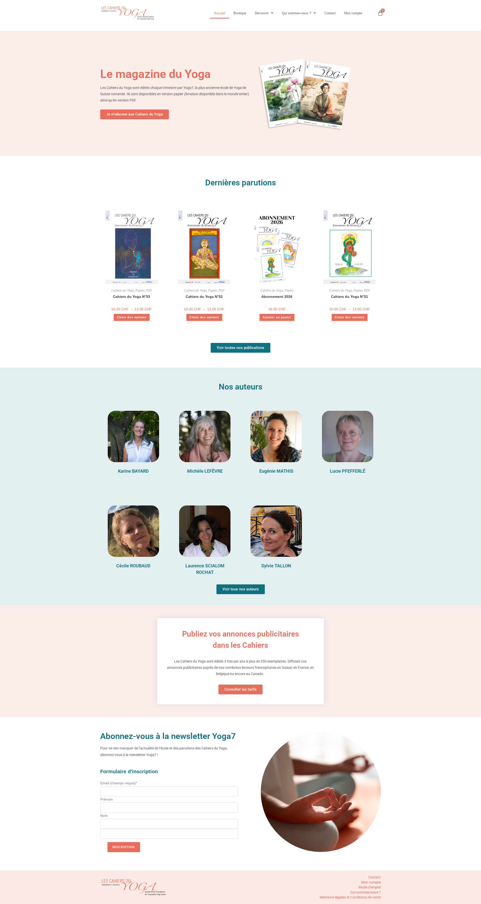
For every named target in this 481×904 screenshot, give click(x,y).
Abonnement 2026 (276, 297)
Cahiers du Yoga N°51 (349, 297)
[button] (264, 13)
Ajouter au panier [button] (277, 317)
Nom (104, 816)
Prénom (106, 799)
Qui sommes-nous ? (296, 13)
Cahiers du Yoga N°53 (131, 297)
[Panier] (380, 13)
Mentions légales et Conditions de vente (350, 897)
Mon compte (353, 13)
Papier (140, 290)
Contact (330, 13)
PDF (149, 290)
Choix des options (132, 317)
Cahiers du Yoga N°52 (204, 297)
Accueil (219, 13)
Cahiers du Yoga (122, 290)
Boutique (239, 13)
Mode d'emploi (369, 887)
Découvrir (262, 13)
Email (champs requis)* (118, 783)
